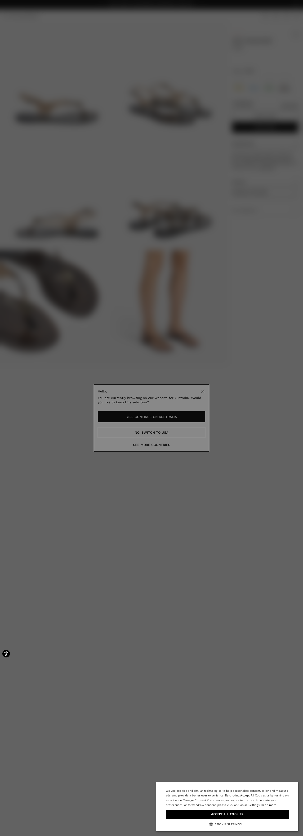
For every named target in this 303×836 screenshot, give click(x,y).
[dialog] (227, 806)
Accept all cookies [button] (227, 814)
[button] (227, 824)
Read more (268, 805)
